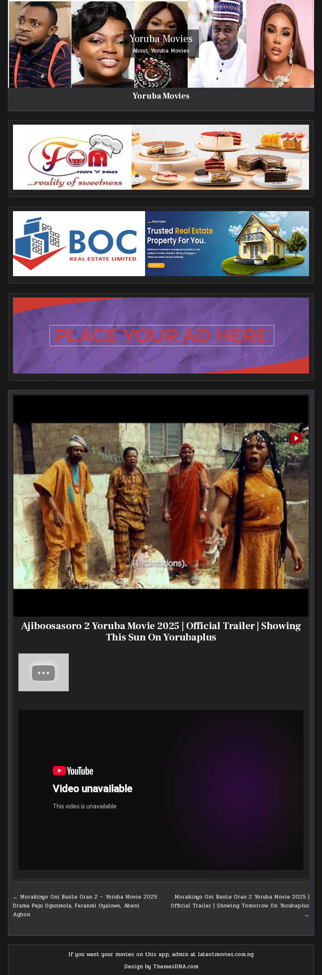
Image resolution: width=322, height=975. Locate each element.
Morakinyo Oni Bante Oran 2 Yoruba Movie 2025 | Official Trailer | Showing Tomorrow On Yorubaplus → (240, 906)
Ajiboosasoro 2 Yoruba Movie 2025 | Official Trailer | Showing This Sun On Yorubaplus (161, 631)
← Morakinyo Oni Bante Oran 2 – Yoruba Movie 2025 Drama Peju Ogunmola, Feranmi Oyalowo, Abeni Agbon (85, 906)
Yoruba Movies (161, 38)
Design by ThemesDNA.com (161, 966)
